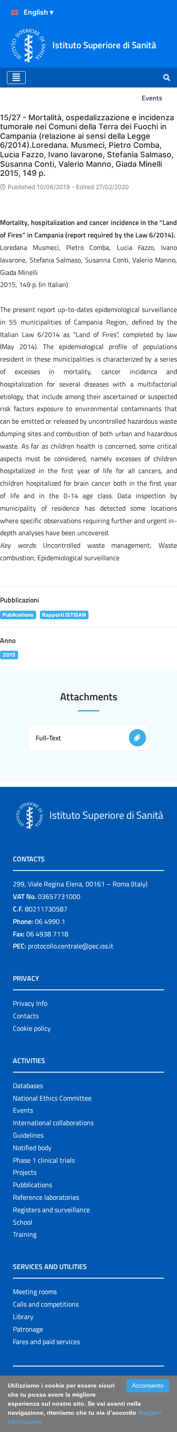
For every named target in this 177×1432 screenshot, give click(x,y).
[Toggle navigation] (16, 77)
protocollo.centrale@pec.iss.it (70, 946)
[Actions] (14, 12)
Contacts (26, 1016)
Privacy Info (30, 1003)
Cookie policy (32, 1028)
